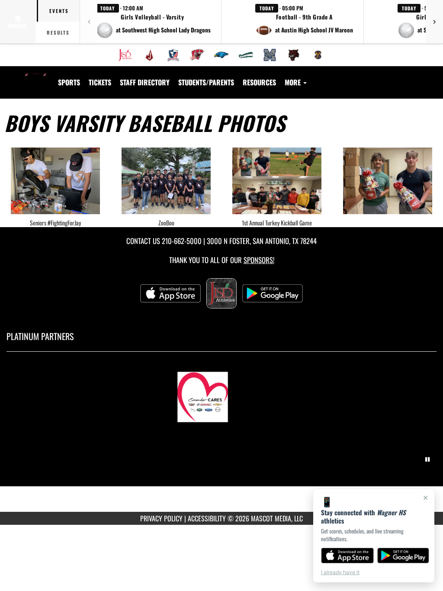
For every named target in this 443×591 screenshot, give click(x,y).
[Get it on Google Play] (403, 555)
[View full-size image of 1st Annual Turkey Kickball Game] (277, 181)
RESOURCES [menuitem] (259, 82)
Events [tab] (59, 10)
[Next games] (434, 21)
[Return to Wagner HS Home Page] (36, 77)
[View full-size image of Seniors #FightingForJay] (55, 181)
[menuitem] (125, 55)
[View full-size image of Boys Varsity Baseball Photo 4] (388, 181)
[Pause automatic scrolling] (427, 459)
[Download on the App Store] (347, 555)
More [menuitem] (293, 82)
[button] (154, 21)
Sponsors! (259, 259)
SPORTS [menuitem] (69, 82)
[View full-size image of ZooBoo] (166, 181)
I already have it (340, 572)
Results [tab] (58, 32)
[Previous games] (88, 21)
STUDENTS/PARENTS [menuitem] (206, 82)
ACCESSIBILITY (207, 518)
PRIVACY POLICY (161, 518)
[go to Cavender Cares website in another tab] (221, 392)
